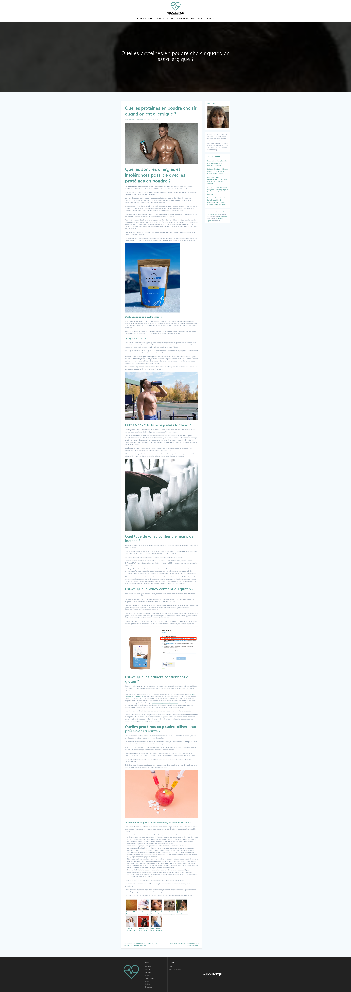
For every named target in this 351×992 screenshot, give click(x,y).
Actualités (141, 18)
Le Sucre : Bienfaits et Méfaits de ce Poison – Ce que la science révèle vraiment (217, 171)
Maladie (151, 18)
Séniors (200, 18)
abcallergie (130, 119)
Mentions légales (175, 969)
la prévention (223, 216)
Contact (171, 967)
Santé (192, 18)
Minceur (170, 18)
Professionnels (182, 18)
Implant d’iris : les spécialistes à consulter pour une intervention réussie (217, 163)
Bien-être (160, 18)
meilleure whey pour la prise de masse (165, 703)
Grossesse (210, 18)
